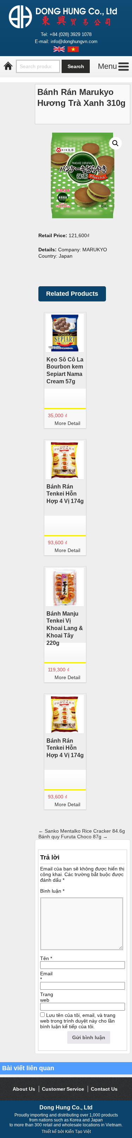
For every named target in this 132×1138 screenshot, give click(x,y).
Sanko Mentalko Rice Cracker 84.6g (81, 831)
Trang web (46, 997)
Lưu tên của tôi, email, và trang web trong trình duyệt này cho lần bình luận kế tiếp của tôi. (77, 1020)
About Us (24, 1089)
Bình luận (52, 891)
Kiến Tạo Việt (78, 1131)
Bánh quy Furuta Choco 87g (73, 836)
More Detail (67, 423)
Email (46, 976)
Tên (46, 958)
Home (8, 66)
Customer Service (63, 1089)
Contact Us (104, 1089)
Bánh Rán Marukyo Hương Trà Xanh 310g (81, 97)
